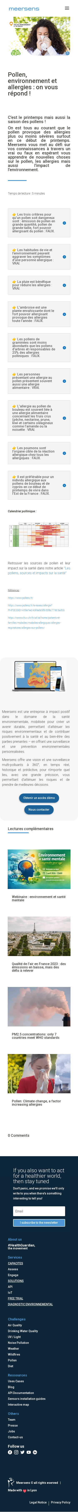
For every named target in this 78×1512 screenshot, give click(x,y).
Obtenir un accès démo (39, 798)
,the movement (21, 1247)
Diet (10, 1366)
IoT (10, 1292)
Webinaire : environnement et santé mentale (39, 898)
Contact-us (15, 1437)
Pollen (12, 1360)
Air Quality (15, 1325)
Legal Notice (38, 1502)
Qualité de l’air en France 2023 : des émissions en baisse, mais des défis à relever (39, 967)
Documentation (23, 1393)
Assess (13, 1269)
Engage (13, 1275)
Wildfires (14, 1354)
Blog (11, 1387)
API (10, 1286)
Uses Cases (16, 1381)
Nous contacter (39, 809)
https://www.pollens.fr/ (20, 597)
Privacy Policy (60, 1502)
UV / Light (14, 1337)
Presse (13, 1425)
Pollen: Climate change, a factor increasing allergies (36, 1102)
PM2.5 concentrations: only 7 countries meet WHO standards (35, 1036)
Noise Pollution (18, 1342)
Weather (13, 1348)
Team (11, 1419)
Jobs (11, 1431)
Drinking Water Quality (23, 1331)
